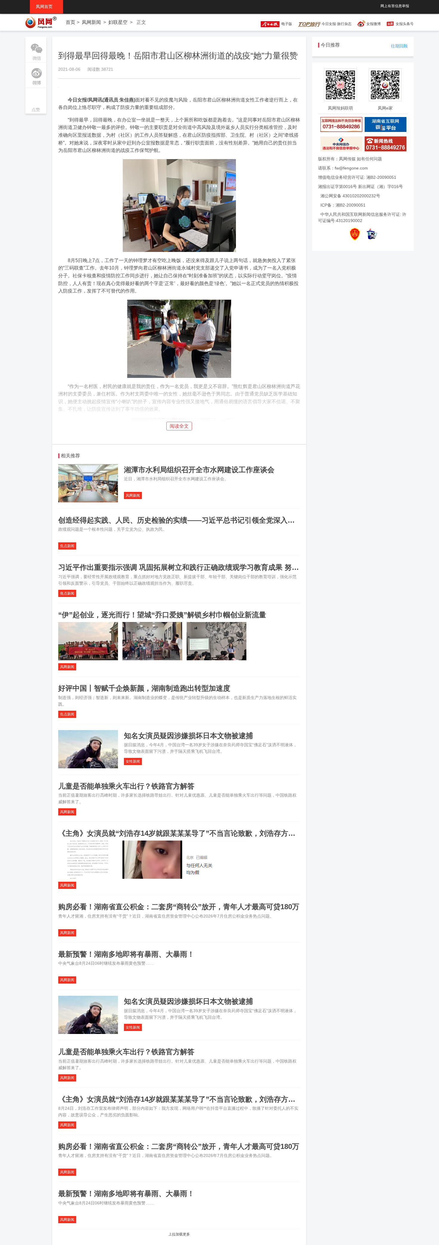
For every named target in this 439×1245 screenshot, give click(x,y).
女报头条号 (405, 24)
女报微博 (373, 24)
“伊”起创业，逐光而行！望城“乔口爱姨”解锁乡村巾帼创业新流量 (162, 615)
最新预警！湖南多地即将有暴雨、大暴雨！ (126, 954)
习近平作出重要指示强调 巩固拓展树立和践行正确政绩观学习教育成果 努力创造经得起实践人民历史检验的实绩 (236, 567)
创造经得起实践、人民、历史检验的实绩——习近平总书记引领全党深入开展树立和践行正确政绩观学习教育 (230, 520)
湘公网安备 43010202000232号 (350, 195)
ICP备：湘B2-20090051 (343, 205)
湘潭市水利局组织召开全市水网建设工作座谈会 (199, 470)
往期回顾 (399, 46)
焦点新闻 (67, 546)
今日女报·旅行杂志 (336, 24)
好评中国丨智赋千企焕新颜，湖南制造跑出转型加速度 (144, 688)
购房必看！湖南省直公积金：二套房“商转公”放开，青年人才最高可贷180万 (178, 907)
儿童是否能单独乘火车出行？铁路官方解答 (126, 786)
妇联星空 (118, 22)
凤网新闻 (91, 22)
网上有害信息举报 (394, 6)
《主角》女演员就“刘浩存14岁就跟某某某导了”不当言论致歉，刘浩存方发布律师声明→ (198, 833)
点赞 (35, 101)
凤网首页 (46, 6)
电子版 (286, 24)
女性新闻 (133, 761)
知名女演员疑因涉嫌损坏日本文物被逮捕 (188, 736)
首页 (70, 22)
